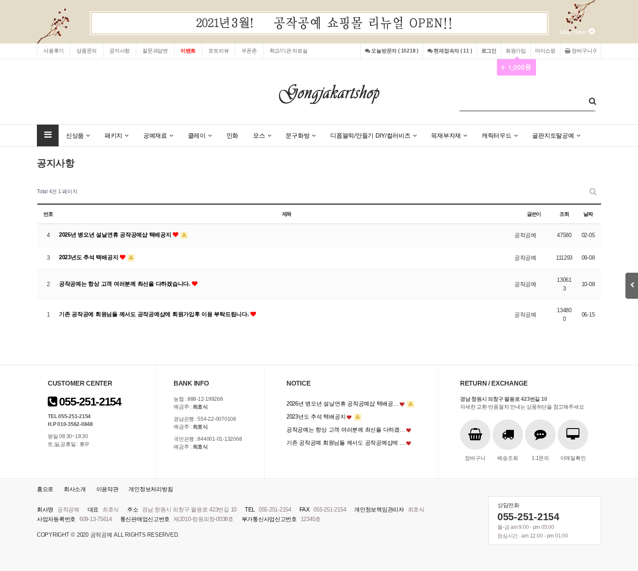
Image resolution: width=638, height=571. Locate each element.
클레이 (197, 135)
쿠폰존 (249, 51)
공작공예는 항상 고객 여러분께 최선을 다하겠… (345, 429)
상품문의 (86, 51)
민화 (232, 135)
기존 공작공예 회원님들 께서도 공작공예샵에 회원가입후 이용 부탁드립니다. (154, 314)
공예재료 (155, 135)
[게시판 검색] (593, 191)
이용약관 (107, 489)
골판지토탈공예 (553, 135)
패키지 (113, 135)
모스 (259, 135)
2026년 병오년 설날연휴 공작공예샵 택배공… (342, 403)
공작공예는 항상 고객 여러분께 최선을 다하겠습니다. (125, 284)
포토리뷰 (218, 51)
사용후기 (53, 51)
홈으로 (45, 489)
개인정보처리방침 (150, 489)
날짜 (588, 214)
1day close (574, 32)
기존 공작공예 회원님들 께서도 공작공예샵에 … (345, 442)
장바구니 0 (583, 51)
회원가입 (516, 51)
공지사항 (119, 51)
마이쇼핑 (545, 51)
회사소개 (75, 489)
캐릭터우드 (497, 135)
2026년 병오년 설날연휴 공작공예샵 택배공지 (116, 234)
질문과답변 (155, 51)
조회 (564, 214)
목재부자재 (446, 135)
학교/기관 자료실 (289, 51)
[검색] (592, 101)
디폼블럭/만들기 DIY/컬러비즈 (370, 135)
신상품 (75, 135)
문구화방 (297, 135)
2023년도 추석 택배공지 (89, 257)
